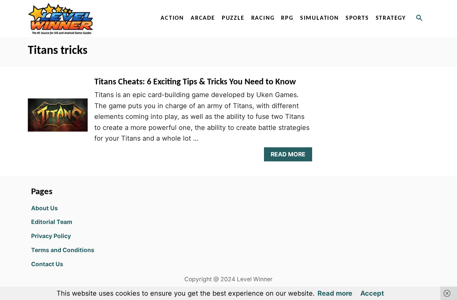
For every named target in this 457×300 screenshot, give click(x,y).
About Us (44, 208)
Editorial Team (51, 221)
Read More (291, 155)
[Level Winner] (85, 18)
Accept (372, 293)
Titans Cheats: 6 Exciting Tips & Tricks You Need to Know (195, 82)
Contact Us (47, 264)
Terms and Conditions (62, 249)
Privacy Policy (51, 235)
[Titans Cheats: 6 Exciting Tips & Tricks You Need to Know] (58, 118)
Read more (334, 293)
